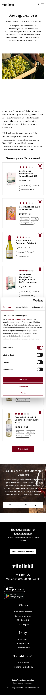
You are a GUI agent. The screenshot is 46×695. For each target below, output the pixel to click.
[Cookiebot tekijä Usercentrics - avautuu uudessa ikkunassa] (33, 300)
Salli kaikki (23, 380)
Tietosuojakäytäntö (15, 688)
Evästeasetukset (32, 688)
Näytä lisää (23, 449)
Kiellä (23, 393)
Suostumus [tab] (7, 307)
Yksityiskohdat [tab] (22, 307)
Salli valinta (23, 386)
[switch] (40, 355)
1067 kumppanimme (16, 319)
